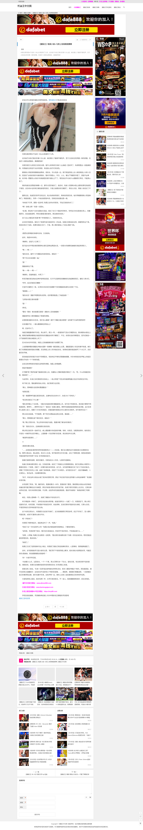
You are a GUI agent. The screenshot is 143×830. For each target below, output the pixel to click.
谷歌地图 (89, 824)
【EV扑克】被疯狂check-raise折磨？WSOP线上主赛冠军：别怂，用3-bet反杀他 (45, 685)
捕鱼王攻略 (96, 7)
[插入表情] (86, 797)
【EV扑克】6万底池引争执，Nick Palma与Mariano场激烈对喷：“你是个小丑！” (79, 735)
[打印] (77, 39)
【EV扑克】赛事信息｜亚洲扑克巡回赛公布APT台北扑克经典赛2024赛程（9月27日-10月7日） (79, 717)
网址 (21, 807)
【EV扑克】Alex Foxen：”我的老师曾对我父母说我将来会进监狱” (115, 157)
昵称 (23, 798)
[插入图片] (90, 797)
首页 (70, 7)
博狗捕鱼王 (52, 100)
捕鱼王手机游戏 (106, 7)
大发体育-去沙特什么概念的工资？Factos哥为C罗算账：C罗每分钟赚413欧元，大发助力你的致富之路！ (78, 753)
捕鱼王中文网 (25, 6)
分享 (62, 607)
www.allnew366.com (44, 583)
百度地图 (83, 824)
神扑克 (96, 1)
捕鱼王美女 (117, 7)
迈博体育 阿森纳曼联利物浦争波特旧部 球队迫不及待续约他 (115, 139)
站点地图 (77, 824)
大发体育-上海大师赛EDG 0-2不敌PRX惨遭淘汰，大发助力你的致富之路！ (115, 183)
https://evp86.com (50, 591)
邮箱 (23, 802)
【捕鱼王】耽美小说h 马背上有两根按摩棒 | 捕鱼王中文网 (49, 662)
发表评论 (84, 39)
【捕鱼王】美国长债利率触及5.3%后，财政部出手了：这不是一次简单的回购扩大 (64, 685)
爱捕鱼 (62, 659)
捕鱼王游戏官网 (24, 598)
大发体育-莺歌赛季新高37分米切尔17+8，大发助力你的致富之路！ (115, 201)
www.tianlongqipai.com (44, 587)
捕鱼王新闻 (86, 7)
